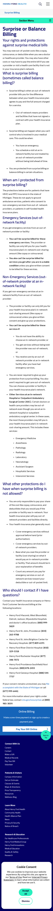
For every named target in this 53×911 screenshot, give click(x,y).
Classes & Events (12, 783)
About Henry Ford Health (15, 809)
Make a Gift (9, 754)
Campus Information (13, 777)
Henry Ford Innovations (14, 845)
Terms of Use (15, 877)
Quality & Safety (11, 852)
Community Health (12, 813)
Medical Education (12, 848)
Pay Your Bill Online (26, 729)
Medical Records (11, 758)
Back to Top (45, 736)
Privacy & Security (12, 823)
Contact (8, 751)
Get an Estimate (11, 780)
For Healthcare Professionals (17, 838)
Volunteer (9, 764)
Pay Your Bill (10, 761)
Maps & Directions (12, 787)
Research (9, 855)
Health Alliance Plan (13, 816)
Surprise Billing (12, 12)
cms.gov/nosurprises (32, 699)
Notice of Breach (12, 826)
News (7, 819)
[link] (15, 4)
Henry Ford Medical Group (15, 842)
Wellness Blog (11, 797)
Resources (9, 794)
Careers (8, 748)
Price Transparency (13, 790)
